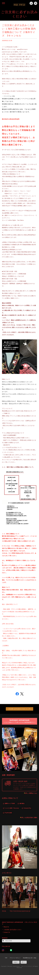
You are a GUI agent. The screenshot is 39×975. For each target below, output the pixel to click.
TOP (6, 957)
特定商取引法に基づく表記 (29, 957)
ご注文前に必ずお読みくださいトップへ (19, 709)
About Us (6, 927)
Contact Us (7, 932)
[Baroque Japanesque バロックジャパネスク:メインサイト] (19, 892)
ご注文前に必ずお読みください (13, 929)
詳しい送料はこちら (31, 793)
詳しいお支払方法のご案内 (29, 817)
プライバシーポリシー (15, 957)
